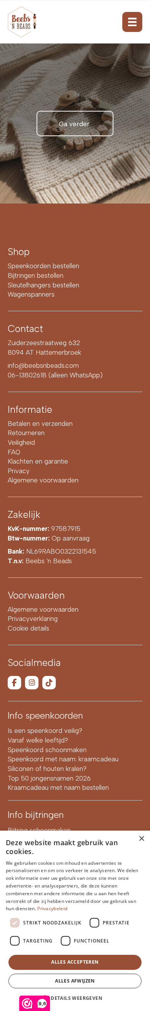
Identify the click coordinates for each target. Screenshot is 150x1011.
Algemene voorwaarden (43, 480)
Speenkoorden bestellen (43, 266)
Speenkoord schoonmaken (47, 750)
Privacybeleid (52, 908)
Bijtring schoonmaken (39, 830)
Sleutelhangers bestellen (43, 285)
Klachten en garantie (38, 461)
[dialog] (75, 921)
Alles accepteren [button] (74, 962)
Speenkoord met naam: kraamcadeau (63, 759)
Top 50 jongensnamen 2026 (49, 778)
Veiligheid (21, 442)
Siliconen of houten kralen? (47, 768)
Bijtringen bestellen (35, 275)
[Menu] (132, 22)
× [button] (141, 839)
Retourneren (26, 433)
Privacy (19, 471)
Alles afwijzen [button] (75, 981)
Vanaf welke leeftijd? (38, 740)
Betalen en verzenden (40, 423)
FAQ (14, 452)
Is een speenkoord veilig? (45, 730)
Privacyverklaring (33, 618)
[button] (75, 997)
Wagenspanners (31, 294)
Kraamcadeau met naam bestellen (58, 787)
